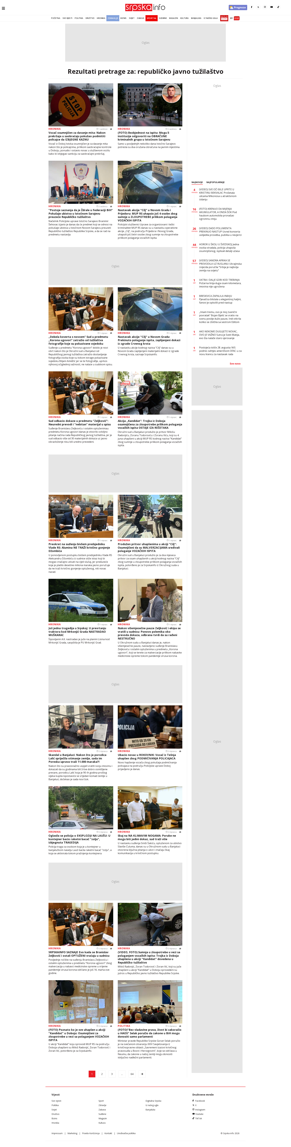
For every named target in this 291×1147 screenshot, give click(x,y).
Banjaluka (196, 18)
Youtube (199, 1114)
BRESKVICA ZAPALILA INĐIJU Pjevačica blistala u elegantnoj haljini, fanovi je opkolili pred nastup (220, 299)
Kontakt (108, 1133)
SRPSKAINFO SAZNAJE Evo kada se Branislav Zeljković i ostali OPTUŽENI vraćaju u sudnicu (78, 953)
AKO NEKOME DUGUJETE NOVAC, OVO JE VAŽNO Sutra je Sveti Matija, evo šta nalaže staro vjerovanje (219, 335)
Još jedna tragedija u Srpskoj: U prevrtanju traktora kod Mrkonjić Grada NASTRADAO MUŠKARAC (77, 631)
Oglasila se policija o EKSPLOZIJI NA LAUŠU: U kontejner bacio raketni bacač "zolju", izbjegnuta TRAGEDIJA (79, 839)
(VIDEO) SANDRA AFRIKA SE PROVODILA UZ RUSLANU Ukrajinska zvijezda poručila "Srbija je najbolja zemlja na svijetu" (220, 265)
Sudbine (163, 18)
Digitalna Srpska (153, 1100)
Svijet (131, 18)
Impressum (57, 1133)
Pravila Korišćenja (91, 1133)
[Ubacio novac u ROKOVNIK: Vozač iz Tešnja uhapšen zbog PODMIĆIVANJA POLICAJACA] (150, 727)
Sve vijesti (67, 18)
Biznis (123, 18)
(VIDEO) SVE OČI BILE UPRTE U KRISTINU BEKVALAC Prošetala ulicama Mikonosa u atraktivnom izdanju (217, 194)
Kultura (184, 18)
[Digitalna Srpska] (223, 18)
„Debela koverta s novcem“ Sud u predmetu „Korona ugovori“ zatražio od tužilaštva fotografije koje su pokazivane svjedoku (78, 340)
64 (132, 1074)
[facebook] (251, 7)
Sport (101, 1100)
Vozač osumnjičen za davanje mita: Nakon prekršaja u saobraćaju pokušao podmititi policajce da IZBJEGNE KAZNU (76, 136)
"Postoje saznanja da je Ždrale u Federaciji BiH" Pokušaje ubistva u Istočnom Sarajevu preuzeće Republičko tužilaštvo (80, 213)
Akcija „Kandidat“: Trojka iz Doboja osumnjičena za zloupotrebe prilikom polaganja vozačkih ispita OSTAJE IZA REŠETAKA (150, 424)
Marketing (72, 1133)
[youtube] (271, 7)
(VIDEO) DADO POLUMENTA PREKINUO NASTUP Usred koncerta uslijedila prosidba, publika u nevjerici (220, 232)
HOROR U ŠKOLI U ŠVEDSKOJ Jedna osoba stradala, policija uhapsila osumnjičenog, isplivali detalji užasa (219, 248)
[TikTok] (278, 7)
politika (124, 1026)
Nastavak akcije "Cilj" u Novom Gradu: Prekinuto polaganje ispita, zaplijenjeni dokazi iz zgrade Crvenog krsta (149, 340)
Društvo (90, 18)
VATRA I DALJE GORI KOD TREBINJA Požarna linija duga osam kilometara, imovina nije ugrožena (220, 283)
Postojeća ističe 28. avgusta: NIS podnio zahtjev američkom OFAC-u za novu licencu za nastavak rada (220, 351)
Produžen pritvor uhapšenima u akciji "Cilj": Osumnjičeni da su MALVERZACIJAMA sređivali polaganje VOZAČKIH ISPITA (149, 547)
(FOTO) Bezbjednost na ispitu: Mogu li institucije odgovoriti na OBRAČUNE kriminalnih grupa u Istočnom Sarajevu (144, 136)
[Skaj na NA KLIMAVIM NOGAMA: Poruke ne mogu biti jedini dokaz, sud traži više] (150, 808)
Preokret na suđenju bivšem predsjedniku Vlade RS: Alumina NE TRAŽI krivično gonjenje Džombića (79, 547)
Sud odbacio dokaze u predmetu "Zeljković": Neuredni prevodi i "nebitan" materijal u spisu (79, 422)
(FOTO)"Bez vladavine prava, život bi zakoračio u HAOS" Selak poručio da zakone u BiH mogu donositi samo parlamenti (149, 1033)
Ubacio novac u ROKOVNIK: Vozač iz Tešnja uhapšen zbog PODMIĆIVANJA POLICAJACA (147, 756)
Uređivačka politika (126, 1133)
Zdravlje (113, 18)
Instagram (200, 1109)
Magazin (173, 18)
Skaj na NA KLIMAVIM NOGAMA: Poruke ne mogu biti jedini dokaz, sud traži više (147, 837)
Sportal (152, 18)
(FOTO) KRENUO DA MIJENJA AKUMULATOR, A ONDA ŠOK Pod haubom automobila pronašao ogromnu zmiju (218, 214)
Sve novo (235, 363)
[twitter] (258, 7)
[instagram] (265, 7)
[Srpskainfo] (145, 7)
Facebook (200, 1100)
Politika (79, 18)
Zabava (140, 18)
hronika (54, 129)
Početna (55, 18)
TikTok (198, 1118)
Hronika (101, 18)
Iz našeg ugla (211, 18)
